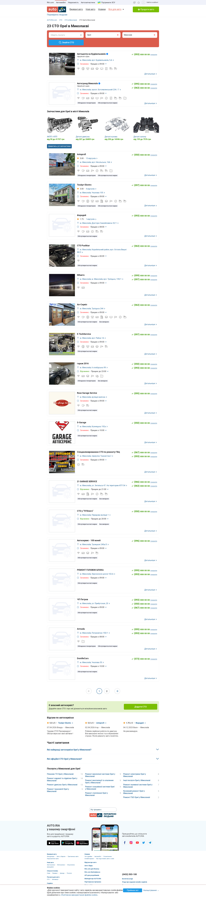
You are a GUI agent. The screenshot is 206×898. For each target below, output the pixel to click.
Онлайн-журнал (89, 858)
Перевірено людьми (57, 14)
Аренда (62, 873)
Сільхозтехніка (52, 871)
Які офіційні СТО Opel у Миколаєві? (64, 759)
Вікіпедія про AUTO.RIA (93, 878)
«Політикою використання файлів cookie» (79, 895)
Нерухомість (73, 2)
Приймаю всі (132, 890)
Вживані (54, 873)
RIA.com (50, 2)
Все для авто (114, 9)
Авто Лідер (89, 865)
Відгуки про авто (90, 862)
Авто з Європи (61, 856)
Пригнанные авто (73, 856)
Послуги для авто (53, 877)
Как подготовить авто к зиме (105, 858)
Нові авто (90, 9)
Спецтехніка (71, 865)
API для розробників (92, 875)
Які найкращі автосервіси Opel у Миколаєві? (69, 749)
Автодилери (50, 856)
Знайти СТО (68, 42)
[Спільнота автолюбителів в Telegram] (149, 842)
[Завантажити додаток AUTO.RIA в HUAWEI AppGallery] (82, 842)
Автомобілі (61, 2)
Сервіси (50, 883)
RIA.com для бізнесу (92, 869)
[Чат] (134, 2)
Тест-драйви (88, 856)
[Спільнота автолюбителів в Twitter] (143, 842)
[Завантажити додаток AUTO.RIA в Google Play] (67, 842)
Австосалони (51, 865)
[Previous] (50, 130)
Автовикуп (55, 879)
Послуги (69, 873)
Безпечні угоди (127, 879)
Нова (48, 873)
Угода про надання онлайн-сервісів (134, 882)
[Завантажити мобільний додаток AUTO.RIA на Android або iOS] (105, 837)
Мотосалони (61, 865)
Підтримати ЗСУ (108, 2)
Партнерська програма (93, 882)
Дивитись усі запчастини (59, 146)
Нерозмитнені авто (53, 858)
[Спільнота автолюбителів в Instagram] (131, 842)
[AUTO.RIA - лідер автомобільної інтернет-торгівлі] (56, 9)
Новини (102, 9)
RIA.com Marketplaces (92, 872)
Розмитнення (107, 856)
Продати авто (147, 9)
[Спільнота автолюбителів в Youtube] (137, 842)
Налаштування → (151, 890)
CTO (48, 879)
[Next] (156, 130)
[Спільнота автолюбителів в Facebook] (124, 842)
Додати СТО (140, 706)
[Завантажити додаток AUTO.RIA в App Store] (53, 842)
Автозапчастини (88, 2)
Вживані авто (76, 9)
